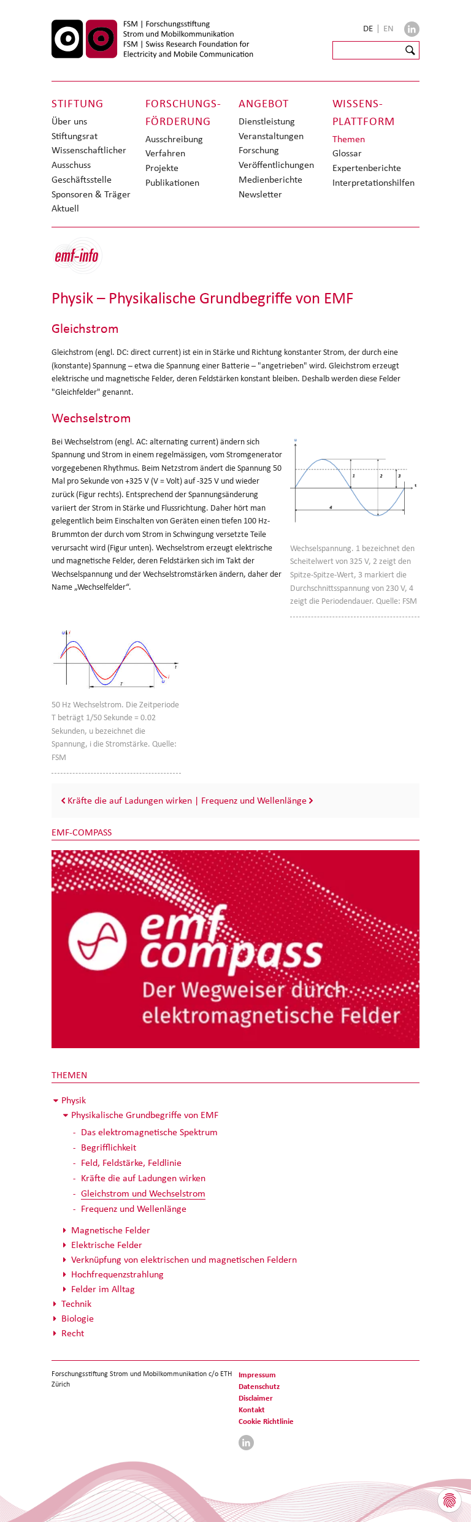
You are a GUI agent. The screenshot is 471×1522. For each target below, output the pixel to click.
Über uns (69, 121)
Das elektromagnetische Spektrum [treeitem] (149, 1132)
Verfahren (165, 153)
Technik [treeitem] (76, 1303)
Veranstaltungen (271, 136)
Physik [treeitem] (73, 1100)
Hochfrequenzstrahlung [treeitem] (117, 1274)
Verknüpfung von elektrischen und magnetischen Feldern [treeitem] (184, 1259)
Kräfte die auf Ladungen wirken (129, 800)
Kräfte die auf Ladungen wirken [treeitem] (143, 1178)
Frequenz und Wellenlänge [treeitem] (133, 1208)
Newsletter (260, 194)
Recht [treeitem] (72, 1333)
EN (388, 28)
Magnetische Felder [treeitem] (110, 1230)
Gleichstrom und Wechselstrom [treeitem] (143, 1193)
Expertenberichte (366, 167)
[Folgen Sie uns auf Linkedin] (411, 29)
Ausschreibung (174, 139)
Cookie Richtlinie (266, 1421)
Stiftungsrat (75, 136)
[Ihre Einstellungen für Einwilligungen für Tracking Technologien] (449, 1500)
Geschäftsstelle (82, 179)
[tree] (235, 1217)
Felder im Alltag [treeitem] (103, 1289)
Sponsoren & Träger (91, 194)
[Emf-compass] (235, 948)
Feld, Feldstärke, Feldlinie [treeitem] (131, 1162)
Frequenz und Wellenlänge (254, 800)
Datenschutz (259, 1386)
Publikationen (172, 182)
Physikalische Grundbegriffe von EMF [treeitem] (144, 1115)
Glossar (347, 153)
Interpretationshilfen (373, 182)
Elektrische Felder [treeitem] (106, 1244)
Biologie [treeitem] (77, 1318)
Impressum (257, 1374)
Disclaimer (256, 1397)
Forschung (259, 150)
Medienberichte (270, 179)
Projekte (161, 167)
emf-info (87, 262)
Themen (348, 139)
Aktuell (65, 208)
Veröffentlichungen (276, 164)
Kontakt (252, 1409)
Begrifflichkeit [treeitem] (108, 1147)
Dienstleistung (267, 121)
